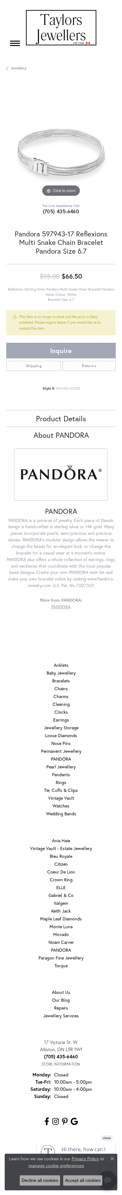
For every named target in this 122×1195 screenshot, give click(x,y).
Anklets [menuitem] (61, 665)
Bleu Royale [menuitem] (61, 856)
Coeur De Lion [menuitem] (61, 872)
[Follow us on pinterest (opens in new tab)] (65, 1121)
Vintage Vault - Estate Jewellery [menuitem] (61, 848)
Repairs (61, 1008)
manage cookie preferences (56, 1165)
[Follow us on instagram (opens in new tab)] (55, 1121)
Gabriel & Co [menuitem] (61, 895)
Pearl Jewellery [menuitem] (61, 767)
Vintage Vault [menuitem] (61, 798)
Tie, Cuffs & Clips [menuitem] (61, 790)
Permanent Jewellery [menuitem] (61, 751)
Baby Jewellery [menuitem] (61, 673)
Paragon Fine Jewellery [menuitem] (61, 958)
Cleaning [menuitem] (61, 704)
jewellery (19, 68)
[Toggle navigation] (15, 43)
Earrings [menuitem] (61, 720)
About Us (61, 992)
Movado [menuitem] (61, 934)
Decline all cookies (40, 1180)
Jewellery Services (61, 1016)
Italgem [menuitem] (61, 903)
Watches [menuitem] (61, 806)
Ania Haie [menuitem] (61, 840)
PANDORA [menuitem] (61, 759)
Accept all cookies (82, 1180)
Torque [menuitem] (61, 966)
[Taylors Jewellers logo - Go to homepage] (61, 27)
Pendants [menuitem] (61, 774)
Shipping (34, 365)
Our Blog (61, 1000)
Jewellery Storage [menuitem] (61, 728)
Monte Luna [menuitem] (61, 926)
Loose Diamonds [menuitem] (61, 735)
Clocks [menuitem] (61, 712)
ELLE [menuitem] (61, 887)
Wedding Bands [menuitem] (61, 814)
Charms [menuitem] (61, 696)
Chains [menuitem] (61, 688)
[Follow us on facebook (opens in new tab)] (46, 1121)
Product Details (61, 418)
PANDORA (61, 607)
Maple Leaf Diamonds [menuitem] (61, 919)
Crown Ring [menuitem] (61, 880)
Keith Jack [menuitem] (61, 911)
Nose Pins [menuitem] (61, 743)
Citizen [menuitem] (61, 864)
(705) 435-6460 (61, 211)
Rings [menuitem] (61, 782)
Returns (89, 365)
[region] (61, 143)
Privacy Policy (85, 1158)
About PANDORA (61, 435)
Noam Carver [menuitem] (61, 942)
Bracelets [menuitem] (61, 681)
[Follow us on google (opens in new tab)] (74, 1121)
